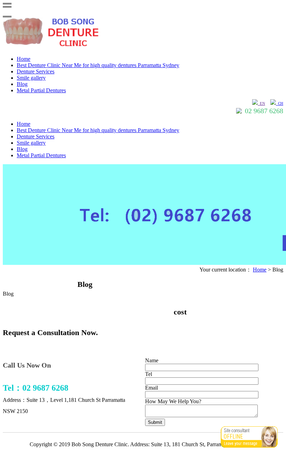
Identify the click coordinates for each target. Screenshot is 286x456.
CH (279, 103)
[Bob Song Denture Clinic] (58, 47)
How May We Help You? (173, 401)
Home (23, 59)
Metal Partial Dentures (41, 90)
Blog (22, 84)
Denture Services (35, 71)
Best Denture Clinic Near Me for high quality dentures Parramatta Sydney (98, 65)
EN (261, 103)
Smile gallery (31, 78)
